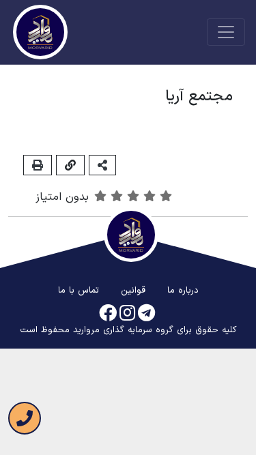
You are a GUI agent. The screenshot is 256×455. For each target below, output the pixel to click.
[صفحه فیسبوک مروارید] (108, 314)
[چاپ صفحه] (37, 165)
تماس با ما (78, 290)
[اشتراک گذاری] (102, 165)
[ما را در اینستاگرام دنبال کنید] (127, 314)
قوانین (133, 290)
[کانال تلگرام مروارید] (146, 314)
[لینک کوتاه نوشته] (70, 165)
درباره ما (183, 290)
